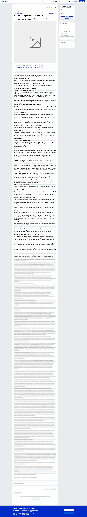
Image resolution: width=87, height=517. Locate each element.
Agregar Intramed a (51, 13)
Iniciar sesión (69, 512)
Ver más (66, 37)
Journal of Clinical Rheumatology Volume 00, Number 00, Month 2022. (30, 67)
